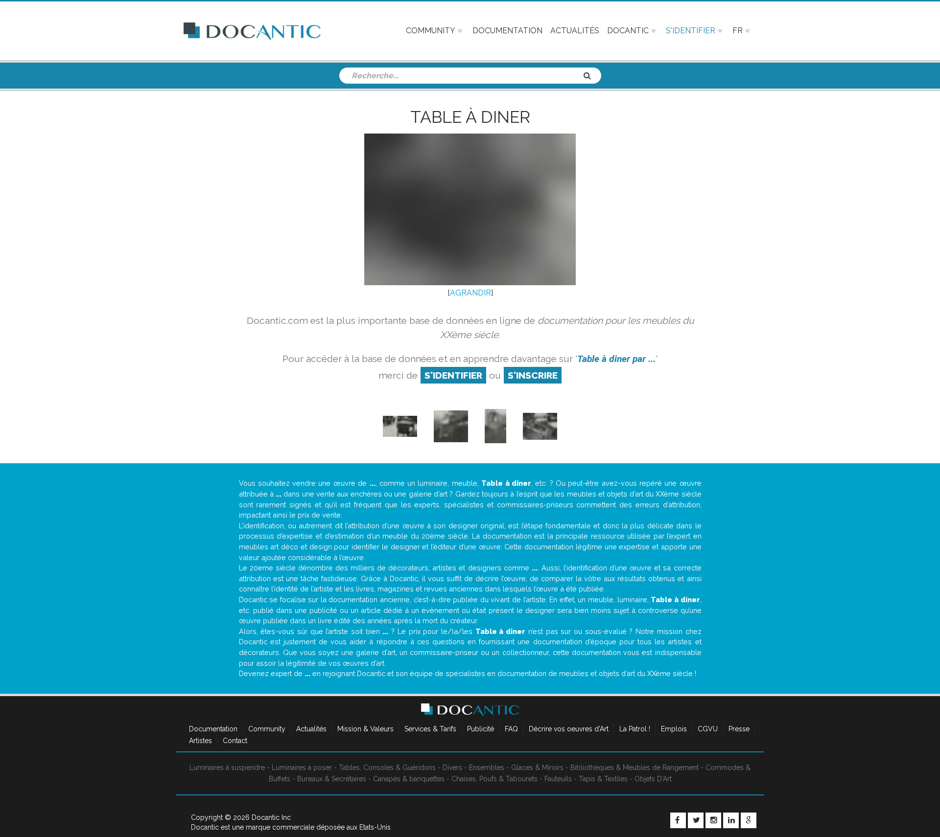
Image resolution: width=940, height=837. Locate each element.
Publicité (480, 729)
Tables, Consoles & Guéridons (387, 767)
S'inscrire (533, 375)
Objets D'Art (653, 779)
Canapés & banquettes (409, 779)
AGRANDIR (470, 292)
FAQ (511, 729)
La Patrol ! (634, 729)
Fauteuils (558, 779)
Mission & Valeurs (365, 729)
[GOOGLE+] (748, 820)
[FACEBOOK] (678, 820)
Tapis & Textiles (603, 779)
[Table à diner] (400, 425)
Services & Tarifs (430, 729)
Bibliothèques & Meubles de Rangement (634, 767)
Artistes (200, 741)
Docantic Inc (271, 817)
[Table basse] (540, 425)
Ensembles (486, 767)
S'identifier (453, 375)
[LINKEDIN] (731, 820)
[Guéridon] (450, 425)
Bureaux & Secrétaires (331, 779)
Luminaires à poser (302, 767)
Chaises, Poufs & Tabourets (494, 779)
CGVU (708, 729)
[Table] (495, 425)
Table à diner (470, 117)
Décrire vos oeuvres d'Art (569, 729)
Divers (452, 767)
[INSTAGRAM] (713, 820)
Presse (739, 729)
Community (266, 729)
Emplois (674, 729)
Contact (235, 741)
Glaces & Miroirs (537, 767)
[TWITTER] (696, 820)
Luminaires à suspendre (227, 767)
